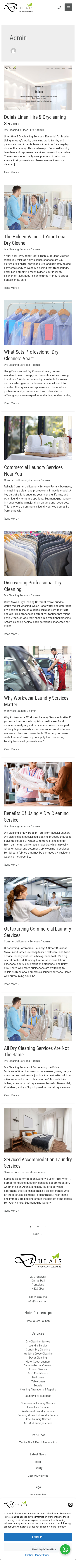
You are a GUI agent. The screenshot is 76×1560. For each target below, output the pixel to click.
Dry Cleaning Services (17, 249)
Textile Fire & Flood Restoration (38, 1442)
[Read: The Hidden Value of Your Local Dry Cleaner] (38, 207)
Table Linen (38, 1381)
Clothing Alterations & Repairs (38, 1389)
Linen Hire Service (38, 1407)
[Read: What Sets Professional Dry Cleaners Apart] (38, 322)
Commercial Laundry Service (38, 1403)
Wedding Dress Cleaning (38, 1353)
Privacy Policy (42, 1555)
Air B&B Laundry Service (38, 1423)
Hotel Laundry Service (38, 1419)
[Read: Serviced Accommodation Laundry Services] (38, 1129)
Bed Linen (38, 1377)
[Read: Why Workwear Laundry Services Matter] (38, 668)
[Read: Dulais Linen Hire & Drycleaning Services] (38, 87)
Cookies (29, 1555)
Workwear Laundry (15, 710)
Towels (38, 1385)
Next (38, 1234)
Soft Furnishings (38, 1373)
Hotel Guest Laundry (38, 1321)
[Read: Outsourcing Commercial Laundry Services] (38, 899)
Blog (38, 1461)
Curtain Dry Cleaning (38, 1349)
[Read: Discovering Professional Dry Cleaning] (38, 553)
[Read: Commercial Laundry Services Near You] (38, 437)
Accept (38, 1537)
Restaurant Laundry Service (38, 1411)
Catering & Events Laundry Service (38, 1415)
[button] (70, 1505)
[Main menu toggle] (68, 7)
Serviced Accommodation (20, 1172)
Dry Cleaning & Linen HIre (19, 130)
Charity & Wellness (38, 1475)
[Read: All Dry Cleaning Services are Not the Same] (38, 1018)
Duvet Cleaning (38, 1357)
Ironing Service (38, 1369)
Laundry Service (38, 1345)
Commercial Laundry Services (22, 480)
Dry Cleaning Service (38, 1341)
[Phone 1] (59, 7)
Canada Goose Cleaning (38, 1365)
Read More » (11, 173)
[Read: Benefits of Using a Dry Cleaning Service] (38, 783)
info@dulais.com (38, 1301)
